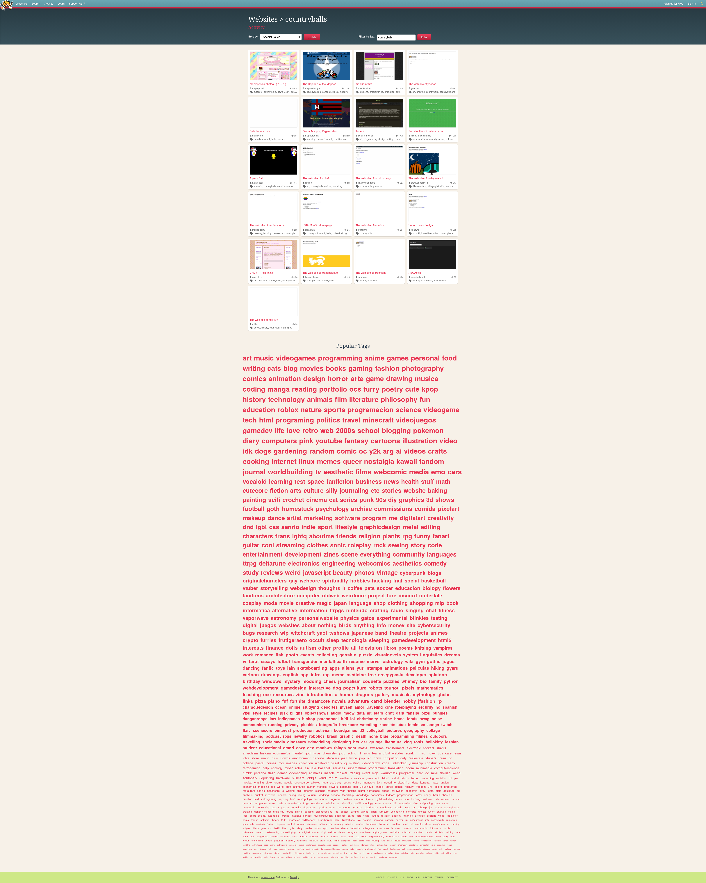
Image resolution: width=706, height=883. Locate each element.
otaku (272, 803)
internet (284, 461)
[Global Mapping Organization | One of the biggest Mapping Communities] (326, 113)
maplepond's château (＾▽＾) (268, 84)
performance (416, 819)
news (391, 481)
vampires (442, 648)
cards (351, 815)
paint (372, 857)
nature (311, 409)
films (363, 472)
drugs (289, 811)
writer (431, 811)
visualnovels (388, 654)
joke (433, 844)
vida (342, 791)
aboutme (321, 536)
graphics (411, 499)
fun (425, 399)
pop (362, 758)
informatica (256, 610)
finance (275, 647)
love (293, 430)
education (259, 409)
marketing (318, 517)
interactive (320, 688)
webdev (398, 753)
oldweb (331, 595)
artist (294, 517)
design (382, 139)
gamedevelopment (414, 640)
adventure (358, 701)
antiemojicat (440, 280)
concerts (411, 811)
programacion (370, 409)
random (322, 451)
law (273, 718)
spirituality (335, 580)
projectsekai (382, 857)
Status (427, 877)
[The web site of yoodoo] (432, 65)
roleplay (359, 545)
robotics (317, 736)
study (251, 572)
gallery (382, 694)
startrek (396, 823)
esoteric (431, 815)
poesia (285, 807)
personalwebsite (318, 617)
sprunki (416, 233)
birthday (251, 681)
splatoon (438, 674)
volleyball (375, 730)
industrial (324, 836)
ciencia (345, 849)
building (267, 233)
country (330, 139)
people (288, 782)
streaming (290, 545)
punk (366, 499)
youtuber (418, 832)
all (354, 647)
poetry (392, 389)
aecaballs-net (418, 276)
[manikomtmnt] (379, 65)
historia (265, 753)
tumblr (247, 772)
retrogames (260, 803)
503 (348, 182)
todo (252, 836)
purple (389, 786)
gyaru (453, 668)
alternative (284, 610)
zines (331, 554)
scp (357, 836)
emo (438, 472)
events (307, 654)
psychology (332, 508)
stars (378, 713)
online (294, 707)
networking (263, 807)
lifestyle (346, 526)
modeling (337, 186)
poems (406, 648)
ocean (281, 707)
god (308, 753)
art (414, 91)
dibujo (256, 828)
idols (452, 836)
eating (292, 795)
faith (441, 849)
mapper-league (312, 88)
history (264, 327)
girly (403, 758)
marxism (313, 840)
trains (442, 758)
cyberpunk (412, 572)
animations (396, 668)
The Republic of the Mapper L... (321, 84)
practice (349, 823)
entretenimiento (414, 849)
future (438, 836)
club (411, 853)
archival (297, 857)
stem (322, 840)
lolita (246, 758)
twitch (446, 724)
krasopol (311, 280)
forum (333, 777)
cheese (263, 849)
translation (395, 767)
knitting (423, 648)
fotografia (328, 724)
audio (336, 713)
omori (288, 747)
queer (352, 461)
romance (264, 654)
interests (253, 647)
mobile (452, 811)
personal (295, 91)
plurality (336, 763)
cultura (357, 782)
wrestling (368, 724)
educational (270, 747)
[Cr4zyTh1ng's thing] (273, 254)
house (397, 840)
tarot (254, 661)
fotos (368, 840)
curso (445, 803)
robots (375, 688)
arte (357, 378)
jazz (344, 758)
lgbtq (299, 536)
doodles (419, 823)
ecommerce (281, 753)
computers (279, 440)
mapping (344, 91)
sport (325, 526)
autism (308, 647)
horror (297, 186)
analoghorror (288, 280)
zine (300, 694)
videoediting (298, 772)
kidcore (390, 795)
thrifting (351, 791)
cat (333, 499)
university (278, 811)
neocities (334, 828)
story (418, 545)
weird (293, 572)
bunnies (440, 713)
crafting (379, 610)
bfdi (344, 718)
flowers (452, 587)
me (393, 517)
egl (458, 791)
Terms (439, 877)
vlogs (441, 815)
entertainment (452, 139)
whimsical (302, 840)
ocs (355, 389)
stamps (374, 668)
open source (267, 877)
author (311, 786)
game (376, 186)
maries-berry (258, 229)
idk (248, 451)
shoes (385, 791)
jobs (397, 853)
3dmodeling (319, 742)
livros (316, 753)
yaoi (322, 632)
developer (416, 674)
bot (411, 823)
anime (375, 358)
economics (249, 786)
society (262, 815)
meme (338, 674)
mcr (281, 763)
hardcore (332, 791)
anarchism (250, 753)
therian (445, 772)
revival (303, 836)
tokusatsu (335, 857)
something (247, 849)
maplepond (258, 88)
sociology (335, 782)
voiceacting (397, 811)
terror (419, 795)
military (334, 836)
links (248, 701)
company (338, 823)
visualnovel (366, 786)
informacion (436, 828)
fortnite (297, 701)
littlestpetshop (419, 186)
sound (347, 782)
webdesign (303, 587)
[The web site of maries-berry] (273, 207)
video (448, 440)
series (348, 499)
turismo (456, 799)
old (369, 758)
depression (310, 807)
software (347, 517)
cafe (448, 753)
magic (324, 602)
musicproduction (323, 815)
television (370, 647)
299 (295, 229)
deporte (318, 758)
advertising (257, 844)
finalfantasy (395, 849)
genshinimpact (262, 811)
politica (306, 857)
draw (377, 758)
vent (352, 747)
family (435, 681)
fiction (279, 490)
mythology (424, 694)
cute (412, 389)
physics (349, 617)
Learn (61, 3)
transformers (395, 747)
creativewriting (272, 832)
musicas (296, 815)
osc (267, 694)
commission (365, 832)
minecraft (378, 420)
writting (290, 791)
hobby (409, 701)
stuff (427, 481)
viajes (404, 836)
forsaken (360, 823)
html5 (444, 640)
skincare (298, 777)
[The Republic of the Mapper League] (326, 65)
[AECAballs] (432, 254)
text (256, 799)
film (341, 399)
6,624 (295, 88)
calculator (439, 832)
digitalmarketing (384, 799)
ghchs (443, 694)
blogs (434, 572)
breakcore (348, 724)
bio (423, 681)
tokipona (364, 91)
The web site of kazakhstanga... (375, 178)
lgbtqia (311, 777)
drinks (289, 857)
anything (364, 625)
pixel (425, 713)
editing (430, 526)
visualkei (292, 844)
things (340, 747)
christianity (367, 718)
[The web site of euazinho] (379, 207)
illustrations (348, 820)
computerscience (446, 767)
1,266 (453, 135)
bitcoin (386, 778)
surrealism (357, 778)
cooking (256, 461)
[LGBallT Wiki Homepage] (326, 207)
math (443, 481)
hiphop (308, 718)
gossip (301, 844)
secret (313, 857)
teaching (252, 694)
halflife (245, 857)
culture (314, 490)
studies (277, 853)
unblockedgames (424, 836)
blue (384, 736)
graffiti (357, 803)
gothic (433, 661)
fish (280, 654)
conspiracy (377, 795)
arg (388, 451)
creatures (413, 844)
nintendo (357, 610)
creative (305, 602)
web (327, 430)
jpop (342, 753)
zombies (246, 853)
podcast (273, 736)
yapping (283, 799)
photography (423, 368)
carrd (376, 701)
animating (285, 836)
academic (273, 815)
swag (424, 718)
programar (406, 772)
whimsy (410, 681)
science (408, 409)
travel (351, 420)
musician (389, 853)
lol (352, 718)
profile (341, 647)
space (315, 481)
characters (258, 536)
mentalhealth (333, 661)
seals (246, 820)
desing (416, 840)
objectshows (317, 713)
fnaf (260, 280)
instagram (352, 832)
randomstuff (257, 840)
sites (415, 803)
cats (274, 368)
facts (383, 840)
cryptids (441, 811)
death (361, 736)
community (431, 139)
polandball (325, 91)
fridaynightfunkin (436, 186)
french (254, 820)
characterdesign (258, 707)
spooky (393, 844)
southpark (250, 777)
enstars (347, 799)
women (445, 799)
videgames (299, 853)
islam (272, 844)
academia (411, 791)
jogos (448, 661)
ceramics (296, 807)
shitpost (246, 828)
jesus (457, 753)
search (282, 795)
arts (295, 490)
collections (354, 844)
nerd (420, 772)
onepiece (340, 815)
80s (440, 753)
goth (273, 508)
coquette (372, 681)
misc (422, 753)
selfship (265, 820)
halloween (397, 791)
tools (418, 742)
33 (455, 277)
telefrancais (279, 233)
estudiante (317, 803)
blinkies (419, 617)
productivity (287, 853)
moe (379, 828)
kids (252, 823)
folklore (385, 815)
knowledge (362, 795)
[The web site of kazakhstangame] (379, 160)
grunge (376, 742)
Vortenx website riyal (421, 225)
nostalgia (379, 461)
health (410, 481)
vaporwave (256, 617)
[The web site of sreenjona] (379, 254)
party (445, 836)
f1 (360, 753)
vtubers (430, 758)
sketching (403, 782)
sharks (441, 747)
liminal (298, 811)
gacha (275, 807)
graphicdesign (380, 526)
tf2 (361, 730)
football (253, 508)
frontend (456, 849)
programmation (441, 823)
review (270, 823)
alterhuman (371, 807)
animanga (299, 786)
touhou (392, 688)
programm (402, 844)
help (266, 767)
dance (276, 517)
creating (247, 811)
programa (334, 799)
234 (401, 229)
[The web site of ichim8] (326, 160)
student (250, 747)
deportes (329, 707)
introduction (320, 694)
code (435, 545)
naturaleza (337, 853)
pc (450, 758)
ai (399, 451)
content (291, 823)
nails (280, 803)
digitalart (412, 517)
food (449, 358)
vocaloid (258, 186)
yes (456, 778)
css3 (308, 849)
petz (437, 803)
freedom (421, 786)
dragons (364, 694)
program (374, 517)
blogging (396, 430)
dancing (251, 668)
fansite (413, 713)
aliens (348, 668)
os (269, 828)
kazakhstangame (366, 182)
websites (289, 625)
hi (451, 778)
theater (298, 753)
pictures (394, 730)
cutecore (258, 91)
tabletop (315, 782)
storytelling (274, 587)
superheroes (325, 820)
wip (284, 632)
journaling (354, 490)
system (410, 654)
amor (359, 707)
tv (318, 472)
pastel (259, 763)
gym (420, 661)
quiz (325, 828)
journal (254, 472)
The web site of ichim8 (316, 178)
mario (265, 758)
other (324, 647)
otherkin (308, 791)
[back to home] (6, 5)
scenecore (262, 730)
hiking (437, 668)
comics (254, 378)
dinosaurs (296, 742)
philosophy (399, 399)
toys (280, 668)
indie (308, 526)
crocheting (386, 807)
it (343, 587)
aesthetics (407, 563)
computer (308, 595)
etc (375, 490)
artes (298, 767)
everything (375, 554)
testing (439, 617)
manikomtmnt (364, 84)
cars (455, 472)
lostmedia (355, 828)
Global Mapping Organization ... (321, 131)
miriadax (441, 844)
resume (357, 661)
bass (266, 844)
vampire (301, 823)
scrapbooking (412, 799)
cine (389, 707)
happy (369, 853)
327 (401, 182)
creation (247, 799)
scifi (274, 499)
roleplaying (405, 707)
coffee (355, 587)
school (368, 430)
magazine (405, 803)
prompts (280, 857)
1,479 (400, 135)
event (366, 772)
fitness (446, 610)
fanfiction (340, 481)
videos (415, 451)
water (332, 807)
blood (364, 836)
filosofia (274, 836)
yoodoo (415, 88)
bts (356, 742)
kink (269, 849)
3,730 (400, 88)
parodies (258, 139)
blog (290, 368)
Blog (410, 877)
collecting (326, 654)
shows (444, 499)
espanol (336, 844)
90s (381, 499)
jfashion (426, 701)
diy (392, 499)
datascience (323, 857)
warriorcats (389, 772)
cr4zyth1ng (257, 276)
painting (254, 499)
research (267, 632)
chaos (398, 828)
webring (404, 853)
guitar (251, 545)
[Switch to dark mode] (702, 3)
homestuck (297, 508)
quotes (345, 811)
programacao (405, 795)
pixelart (448, 508)
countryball (312, 233)
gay (293, 580)
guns (245, 823)
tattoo (438, 807)
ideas (415, 782)
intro (316, 674)
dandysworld (437, 819)
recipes (271, 713)
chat (431, 610)
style (257, 713)
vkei (246, 713)
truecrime (390, 782)
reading (304, 389)
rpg (407, 536)
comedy (435, 563)
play (337, 820)
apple (447, 828)
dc (427, 772)
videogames (296, 358)
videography (371, 763)
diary (251, 440)
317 (454, 182)
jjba (336, 811)
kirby (422, 791)
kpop (289, 327)
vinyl (323, 832)
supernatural (356, 767)
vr (245, 661)
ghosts (422, 811)
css (274, 526)
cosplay (252, 602)
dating (344, 844)
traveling (374, 707)
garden (323, 807)
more (329, 840)
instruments (282, 844)
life (279, 430)
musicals (401, 694)
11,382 (347, 88)
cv (414, 807)
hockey (409, 786)
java (379, 782)
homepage (373, 791)
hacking (381, 580)
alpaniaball (257, 182)
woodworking (256, 857)
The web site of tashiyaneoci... (427, 178)
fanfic (268, 668)
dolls (292, 647)
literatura (393, 742)
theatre (398, 632)
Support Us (76, 3)
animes (439, 632)
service (335, 795)
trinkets (342, 772)
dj (345, 763)
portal (441, 139)
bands (399, 786)
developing (326, 853)
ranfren (354, 857)
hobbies (360, 580)
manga (279, 389)
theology (368, 803)
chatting (259, 782)
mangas (322, 786)
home (399, 718)
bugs (249, 632)
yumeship (416, 763)
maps (435, 782)
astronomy (283, 617)
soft (358, 815)
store (255, 758)
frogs (306, 803)
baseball (324, 767)
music (335, 91)
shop (380, 602)
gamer (282, 772)
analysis (248, 795)
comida (425, 508)
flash (271, 772)
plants (391, 536)
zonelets (387, 724)
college (248, 763)
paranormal (328, 718)
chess (376, 280)
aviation (330, 803)
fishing (261, 791)
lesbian (452, 742)
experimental (392, 617)
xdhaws (415, 229)
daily (299, 828)
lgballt (348, 233)
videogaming (268, 799)
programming (376, 91)
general (247, 803)
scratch (411, 753)
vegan (445, 840)
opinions (429, 853)
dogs (263, 451)
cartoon (251, 674)
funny (422, 536)
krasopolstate (312, 276)
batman (389, 820)
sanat (405, 823)
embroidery (426, 840)
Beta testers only (260, 131)
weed (457, 772)
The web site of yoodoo (422, 84)
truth (283, 820)
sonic (338, 545)
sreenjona (363, 276)
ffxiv (247, 730)
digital (250, 625)
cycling (355, 811)
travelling (251, 742)
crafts (437, 451)
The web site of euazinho (370, 225)
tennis (398, 799)
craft (389, 713)
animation (390, 91)
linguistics (431, 654)
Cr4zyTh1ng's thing (261, 272)
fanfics (375, 815)
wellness (427, 799)
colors (438, 786)
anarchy (396, 815)
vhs (430, 786)
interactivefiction (368, 844)
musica (426, 378)
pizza (260, 701)
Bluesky (294, 877)
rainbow (291, 849)
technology (286, 399)
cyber (289, 767)
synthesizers (392, 836)
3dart (253, 815)
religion (369, 536)
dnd (248, 526)
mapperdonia (312, 135)
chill (299, 791)
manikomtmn (364, 88)
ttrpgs (337, 610)
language (360, 602)
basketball (433, 580)
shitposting (426, 803)
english (290, 674)
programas (450, 786)
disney (341, 832)
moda (270, 602)
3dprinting (266, 777)
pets (369, 587)
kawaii (281, 91)
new (411, 836)
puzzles (391, 681)
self (442, 853)
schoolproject (425, 807)
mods (407, 807)
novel (432, 753)
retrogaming (251, 767)
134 (295, 277)
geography (414, 730)
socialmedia (273, 742)
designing (341, 742)
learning (280, 481)
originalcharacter (310, 832)
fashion (387, 368)
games (398, 358)
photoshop (393, 857)
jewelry (300, 736)
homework (249, 807)
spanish (450, 707)
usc (318, 280)
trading (355, 772)
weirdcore (354, 595)
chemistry (330, 753)
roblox (436, 233)
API (418, 877)
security (425, 707)
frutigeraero (293, 640)
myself (346, 707)
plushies (309, 724)
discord (408, 595)
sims (458, 832)
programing (295, 420)
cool (268, 545)
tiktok (269, 782)
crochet (293, 499)
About (380, 877)
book (452, 602)
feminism (416, 724)
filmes (422, 736)
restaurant (249, 791)
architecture (280, 595)
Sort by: (253, 36)
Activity (48, 3)
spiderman (451, 819)
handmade (371, 823)
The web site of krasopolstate (320, 272)
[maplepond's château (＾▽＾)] (273, 65)
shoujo (344, 828)
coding (254, 389)
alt (369, 713)
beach (390, 840)
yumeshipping (288, 832)
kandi (323, 777)
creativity (440, 517)
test (300, 481)
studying (311, 707)
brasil (332, 736)
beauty (342, 572)
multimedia (424, 767)
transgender (305, 661)
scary (427, 795)
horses (271, 763)
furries (268, 640)
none (373, 736)
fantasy (356, 440)
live (359, 820)
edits (266, 857)
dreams (452, 654)
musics (407, 828)
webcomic (390, 472)
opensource (302, 782)
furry (371, 389)
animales (315, 772)
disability (290, 840)
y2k (375, 451)
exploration (311, 844)
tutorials (408, 815)
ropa (325, 782)
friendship (348, 795)
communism (254, 724)
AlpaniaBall (256, 178)
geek (263, 828)
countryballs (270, 91)
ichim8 (308, 182)
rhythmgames (380, 832)
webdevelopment (261, 688)
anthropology (304, 799)
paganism (279, 840)
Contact (452, 877)
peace (455, 853)
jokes (272, 857)
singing (415, 610)
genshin (347, 654)
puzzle (365, 654)
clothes (317, 545)
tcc (273, 786)
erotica (285, 815)
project (376, 595)
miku (434, 772)
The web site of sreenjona (371, 272)
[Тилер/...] (379, 113)
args (366, 753)
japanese (362, 632)
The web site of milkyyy (264, 319)
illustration (419, 440)
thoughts (329, 587)
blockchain (384, 823)
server (399, 820)
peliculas (419, 668)
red (379, 849)
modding (311, 681)
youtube (328, 440)
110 (348, 277)
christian (447, 795)
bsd (355, 786)
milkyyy (256, 324)
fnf (285, 701)
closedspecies (324, 811)
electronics (304, 563)
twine (353, 758)
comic (347, 451)
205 (454, 229)
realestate (416, 758)
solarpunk (407, 832)
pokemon (428, 430)
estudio (367, 820)
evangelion (345, 840)
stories (391, 490)
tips (317, 853)
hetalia (398, 807)
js (283, 791)
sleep (332, 640)
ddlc (437, 853)
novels (339, 701)
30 (296, 324)
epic (377, 778)
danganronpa (255, 718)
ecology (276, 767)
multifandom (382, 844)
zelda (361, 840)
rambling (246, 844)
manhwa (324, 747)
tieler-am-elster (365, 135)
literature (364, 399)
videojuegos (416, 420)
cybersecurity (434, 625)
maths (362, 747)
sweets (259, 832)
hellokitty (434, 742)
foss (245, 815)
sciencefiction (293, 803)
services (339, 767)
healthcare (273, 791)
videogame (441, 409)
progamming (402, 736)
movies (312, 368)
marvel (374, 661)
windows (271, 681)
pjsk (284, 713)
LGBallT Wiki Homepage (317, 225)
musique (313, 836)
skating (354, 763)
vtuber (250, 587)
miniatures (378, 853)
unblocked (399, 763)
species (308, 828)
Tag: (367, 36)
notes (366, 815)
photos (364, 572)
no (438, 707)
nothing (327, 625)
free (372, 674)
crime (351, 836)
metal (410, 526)
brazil (436, 795)
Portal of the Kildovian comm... (427, 131)
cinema (316, 499)
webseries (320, 799)
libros (390, 648)
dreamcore (319, 701)
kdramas (358, 807)
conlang (378, 820)
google (268, 840)
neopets (359, 849)
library (369, 799)
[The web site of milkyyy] (273, 301)
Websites (21, 3)
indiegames (289, 718)
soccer (385, 587)
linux (307, 461)
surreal (387, 803)
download (364, 857)
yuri (361, 668)
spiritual (300, 849)
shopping (421, 602)
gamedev (257, 430)
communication (420, 828)
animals (320, 399)
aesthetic (338, 472)
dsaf (265, 280)
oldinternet (248, 832)
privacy (292, 724)
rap (326, 674)
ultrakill (276, 828)
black (355, 840)
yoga (385, 763)
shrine (386, 718)
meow (348, 713)
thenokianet (258, 135)
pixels (408, 688)
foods (412, 718)
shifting (448, 849)
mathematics (430, 688)
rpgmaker (452, 815)
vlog (408, 742)
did (395, 803)
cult (403, 849)
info (381, 625)
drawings (271, 674)
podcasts (345, 786)
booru (429, 280)
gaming (360, 368)
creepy (450, 763)
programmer (377, 767)
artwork (333, 786)
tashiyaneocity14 (419, 182)
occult (316, 640)
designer (268, 853)
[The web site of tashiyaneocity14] (432, 160)
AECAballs (415, 272)
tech (250, 420)
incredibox (426, 233)
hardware (283, 777)
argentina (420, 853)
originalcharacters (265, 580)
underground (368, 828)
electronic (414, 747)
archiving (345, 857)
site (411, 625)
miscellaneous (355, 853)
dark (400, 713)
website (415, 490)
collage (433, 730)
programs (280, 823)
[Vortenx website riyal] (432, 207)
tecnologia (354, 640)
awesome (377, 747)
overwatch (406, 840)
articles (323, 823)
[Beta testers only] (273, 113)
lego (375, 772)
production (303, 730)
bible (438, 791)
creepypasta (390, 674)
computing (390, 758)
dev (310, 747)
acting (351, 753)
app (305, 674)
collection (306, 763)
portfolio (333, 389)
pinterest (282, 730)
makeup (254, 517)
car (364, 742)
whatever (322, 763)
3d (429, 499)
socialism (441, 778)
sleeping (379, 640)
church (428, 832)
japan (340, 602)
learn (431, 791)
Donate (392, 877)
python (451, 681)
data (361, 713)
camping (455, 823)
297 (454, 88)
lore (391, 595)
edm (288, 786)
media (419, 472)
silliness (426, 849)
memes (281, 139)
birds (345, 625)
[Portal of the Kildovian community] (432, 113)
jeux (255, 849)
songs (433, 724)
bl (291, 713)
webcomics (374, 563)
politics (338, 139)
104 (401, 277)
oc (363, 451)
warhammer (370, 849)
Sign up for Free (673, 3)
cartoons (385, 440)
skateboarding (312, 668)
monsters (369, 782)
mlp (439, 602)
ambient (358, 799)
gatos (368, 617)
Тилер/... (361, 131)
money (396, 625)
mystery (292, 681)
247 (348, 229)
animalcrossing (324, 844)
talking (364, 811)
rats (437, 799)
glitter (292, 828)
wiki (409, 661)
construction (434, 763)
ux (406, 820)
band (381, 632)
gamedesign (293, 688)
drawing (421, 91)
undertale (430, 595)
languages (442, 554)
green (369, 778)
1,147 (295, 182)
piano (274, 701)
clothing (398, 602)
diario (434, 849)
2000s (345, 430)
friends (346, 536)
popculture (354, 688)
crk (330, 823)
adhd (245, 836)
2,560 (347, 135)
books (257, 327)
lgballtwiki (310, 229)
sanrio (290, 526)
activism (324, 730)
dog (337, 688)
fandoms (253, 595)
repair (449, 844)
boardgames (345, 730)
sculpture (448, 791)
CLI (402, 877)
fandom (431, 461)
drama (278, 782)
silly (287, 91)
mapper (321, 139)
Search (35, 3)
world (280, 786)
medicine (356, 674)
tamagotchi (424, 844)
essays (268, 661)
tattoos (405, 778)
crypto (250, 640)
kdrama (424, 782)
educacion (407, 587)
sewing (398, 545)
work (248, 654)
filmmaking (253, 736)
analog (445, 782)
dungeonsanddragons (330, 849)
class (343, 836)
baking (437, 490)
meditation (394, 832)
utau (401, 724)
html (266, 420)
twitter (453, 840)
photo (292, 654)
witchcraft (303, 632)
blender (392, 701)
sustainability (344, 803)
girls (275, 758)
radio (397, 610)
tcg (345, 853)
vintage (387, 572)
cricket (259, 795)
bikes (285, 828)
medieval (270, 795)
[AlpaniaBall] (273, 160)
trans (282, 536)
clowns (285, 758)
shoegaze (312, 823)
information (313, 610)
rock (379, 545)
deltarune (272, 563)
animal (317, 828)
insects (329, 772)
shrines (307, 815)
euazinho (363, 229)
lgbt (261, 526)
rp (439, 701)
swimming (427, 778)
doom (410, 767)
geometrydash (280, 849)
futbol (283, 661)
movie (286, 602)
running (275, 724)
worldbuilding (290, 472)
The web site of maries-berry (267, 225)
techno (415, 778)
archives (420, 815)
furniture (384, 811)
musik (385, 849)
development (303, 554)
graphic (347, 736)
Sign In (692, 3)
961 (295, 135)
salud (395, 778)
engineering (339, 563)
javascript (317, 572)
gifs (299, 713)
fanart (441, 536)
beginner (310, 853)
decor (428, 823)
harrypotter (344, 807)
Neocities (253, 877)
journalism (349, 681)
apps (334, 668)
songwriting (262, 836)
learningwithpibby (455, 186)
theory (275, 820)
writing (390, 139)
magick (315, 849)
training (449, 832)
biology (431, 587)
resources (283, 694)
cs (299, 832)
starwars (332, 758)
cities (448, 853)
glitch (374, 811)
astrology (393, 661)
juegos (268, 625)
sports (334, 409)
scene (349, 554)
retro (310, 430)
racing (301, 795)
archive (361, 508)
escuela (310, 767)
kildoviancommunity (421, 135)
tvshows (339, 632)
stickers (428, 747)
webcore (310, 580)
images (291, 763)
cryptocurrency (376, 836)
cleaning (320, 791)
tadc (352, 849)
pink (306, 440)
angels (380, 786)
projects (418, 632)
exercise (437, 840)
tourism (312, 795)
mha (336, 840)
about (309, 625)
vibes (386, 828)
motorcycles (257, 853)
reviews (272, 572)
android (384, 753)
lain (291, 668)
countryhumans (447, 91)
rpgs (287, 736)
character (294, 820)
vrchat (246, 840)
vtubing (375, 840)
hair (292, 799)
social (412, 580)
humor (346, 694)
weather (344, 778)
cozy (300, 747)
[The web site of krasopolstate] (326, 254)
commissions (393, 508)
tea (374, 753)
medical (247, 782)
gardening (290, 451)
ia (392, 828)
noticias (332, 832)
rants (378, 803)
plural (361, 791)
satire (295, 836)
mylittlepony (308, 820)
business (369, 481)
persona (260, 772)
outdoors (438, 736)
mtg (427, 819)
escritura (260, 823)
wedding (324, 795)
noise (437, 718)
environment (301, 758)
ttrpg (249, 563)
